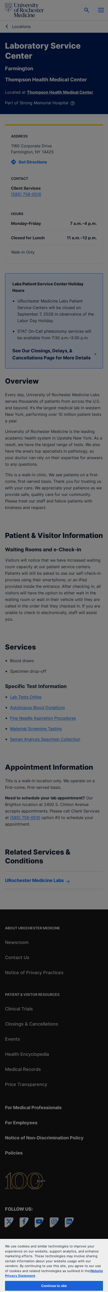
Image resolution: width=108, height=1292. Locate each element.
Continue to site (54, 1285)
